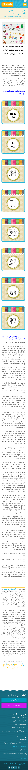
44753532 (24, 758)
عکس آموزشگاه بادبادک (16, 666)
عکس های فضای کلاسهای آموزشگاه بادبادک (10, 668)
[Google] (14, 767)
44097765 (16, 746)
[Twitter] (9, 767)
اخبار (4, 664)
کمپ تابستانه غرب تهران (21, 724)
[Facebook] (12, 767)
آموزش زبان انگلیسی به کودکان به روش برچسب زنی (14, 731)
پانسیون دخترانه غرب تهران (20, 721)
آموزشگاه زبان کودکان (9, 589)
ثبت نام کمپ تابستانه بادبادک (19, 728)
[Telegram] (16, 767)
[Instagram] (19, 767)
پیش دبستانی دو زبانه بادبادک (19, 718)
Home (25, 16)
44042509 (24, 746)
